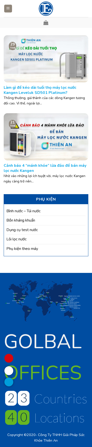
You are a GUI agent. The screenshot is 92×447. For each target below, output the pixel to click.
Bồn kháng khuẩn (20, 220)
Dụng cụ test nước (22, 230)
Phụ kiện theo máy (22, 248)
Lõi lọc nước (16, 239)
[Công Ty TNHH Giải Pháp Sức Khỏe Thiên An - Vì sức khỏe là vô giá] (46, 8)
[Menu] (8, 9)
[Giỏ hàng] (45, 22)
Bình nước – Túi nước (23, 211)
